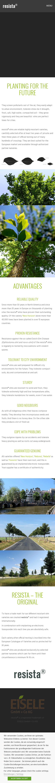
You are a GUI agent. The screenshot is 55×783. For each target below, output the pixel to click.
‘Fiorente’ (12, 460)
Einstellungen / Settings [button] (13, 774)
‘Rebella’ (47, 456)
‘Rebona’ (38, 456)
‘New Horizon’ (28, 316)
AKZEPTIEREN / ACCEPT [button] (19, 778)
